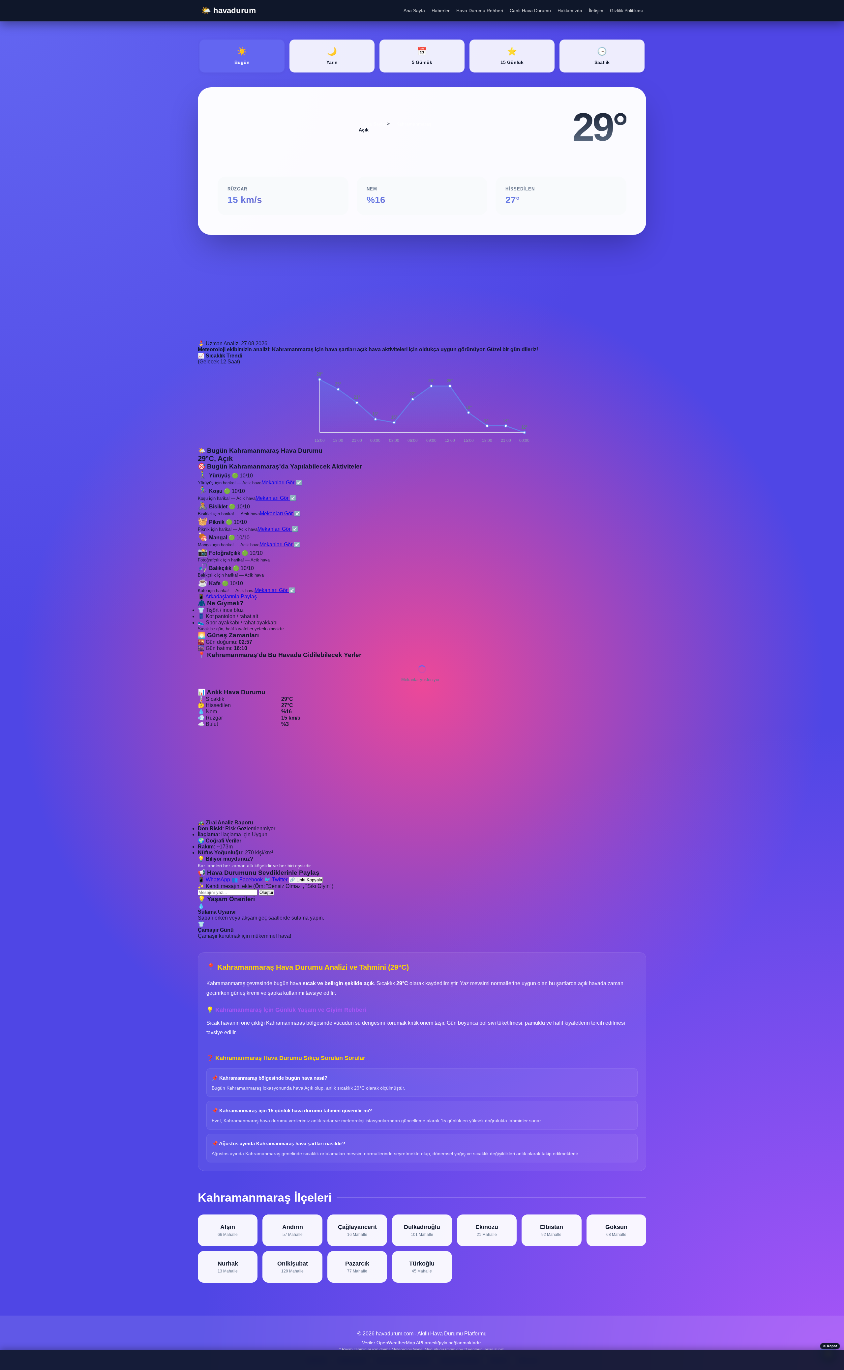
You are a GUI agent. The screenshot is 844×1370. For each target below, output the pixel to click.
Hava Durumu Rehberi (479, 10)
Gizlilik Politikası (626, 10)
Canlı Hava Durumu (530, 10)
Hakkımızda (570, 10)
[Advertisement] (395, 294)
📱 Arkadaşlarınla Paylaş (227, 596)
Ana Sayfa (414, 10)
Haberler (441, 10)
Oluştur (266, 892)
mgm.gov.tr (456, 1349)
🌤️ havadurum (228, 10)
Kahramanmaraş (413, 124)
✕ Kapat (830, 1346)
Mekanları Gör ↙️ (281, 482)
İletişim (596, 10)
